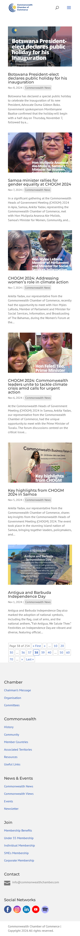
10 (55, 646)
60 (68, 652)
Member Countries (16, 742)
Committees (12, 705)
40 (49, 652)
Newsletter (11, 809)
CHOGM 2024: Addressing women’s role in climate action (38, 280)
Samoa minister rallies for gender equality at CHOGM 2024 (39, 182)
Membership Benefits (18, 830)
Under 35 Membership (19, 838)
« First (37, 646)
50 (61, 652)
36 (23, 652)
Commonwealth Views (19, 794)
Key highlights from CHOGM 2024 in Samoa (36, 492)
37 (29, 652)
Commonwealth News (38, 87)
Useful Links (12, 764)
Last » (30, 659)
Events (8, 801)
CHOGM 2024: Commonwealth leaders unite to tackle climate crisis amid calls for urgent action (38, 386)
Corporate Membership (19, 860)
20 (62, 646)
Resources (10, 757)
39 (43, 652)
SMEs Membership (16, 853)
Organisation (12, 698)
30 (11, 652)
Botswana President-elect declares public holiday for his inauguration (37, 78)
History (8, 727)
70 (11, 659)
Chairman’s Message (17, 690)
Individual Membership (19, 845)
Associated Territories (18, 749)
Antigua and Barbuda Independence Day (29, 594)
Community (11, 734)
